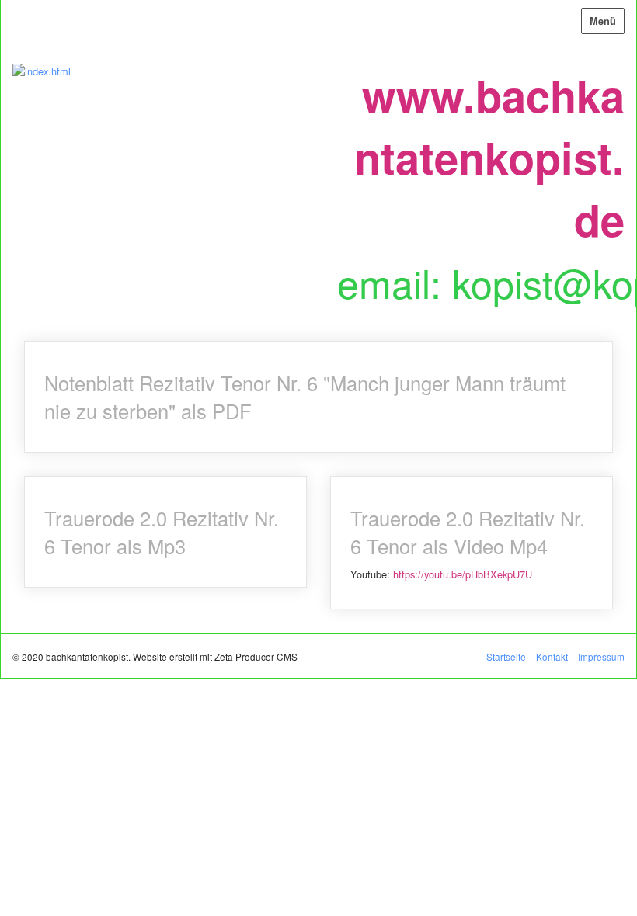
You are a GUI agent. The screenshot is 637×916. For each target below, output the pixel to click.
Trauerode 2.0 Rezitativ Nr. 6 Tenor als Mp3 (165, 532)
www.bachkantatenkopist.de (489, 157)
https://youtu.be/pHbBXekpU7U (462, 574)
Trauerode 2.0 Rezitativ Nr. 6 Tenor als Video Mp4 (471, 543)
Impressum (601, 656)
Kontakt (552, 656)
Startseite (506, 656)
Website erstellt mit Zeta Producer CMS (215, 656)
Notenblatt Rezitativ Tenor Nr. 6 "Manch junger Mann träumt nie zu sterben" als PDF (318, 397)
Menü (603, 21)
